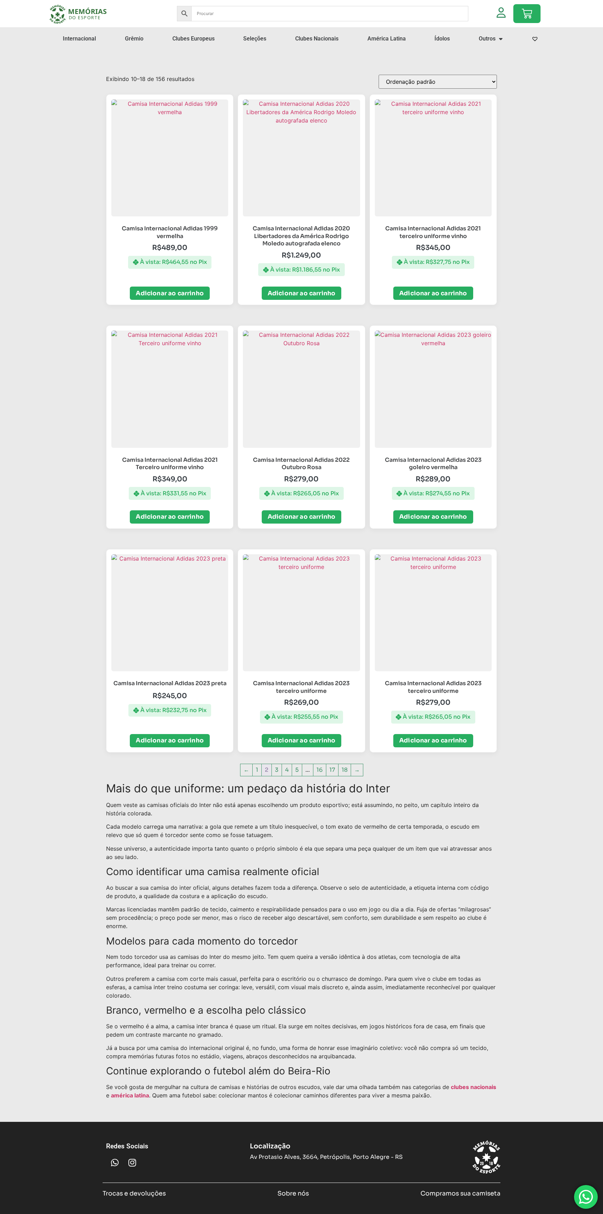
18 (345, 769)
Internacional (79, 38)
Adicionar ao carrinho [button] (170, 293)
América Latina (386, 38)
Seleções (254, 38)
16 (320, 769)
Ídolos (442, 38)
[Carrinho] (527, 13)
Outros (487, 38)
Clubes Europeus (193, 38)
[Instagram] (132, 1162)
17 (332, 769)
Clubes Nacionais (316, 38)
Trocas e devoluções (134, 1193)
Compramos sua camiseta (460, 1193)
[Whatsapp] (115, 1162)
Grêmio (134, 38)
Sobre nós (293, 1193)
